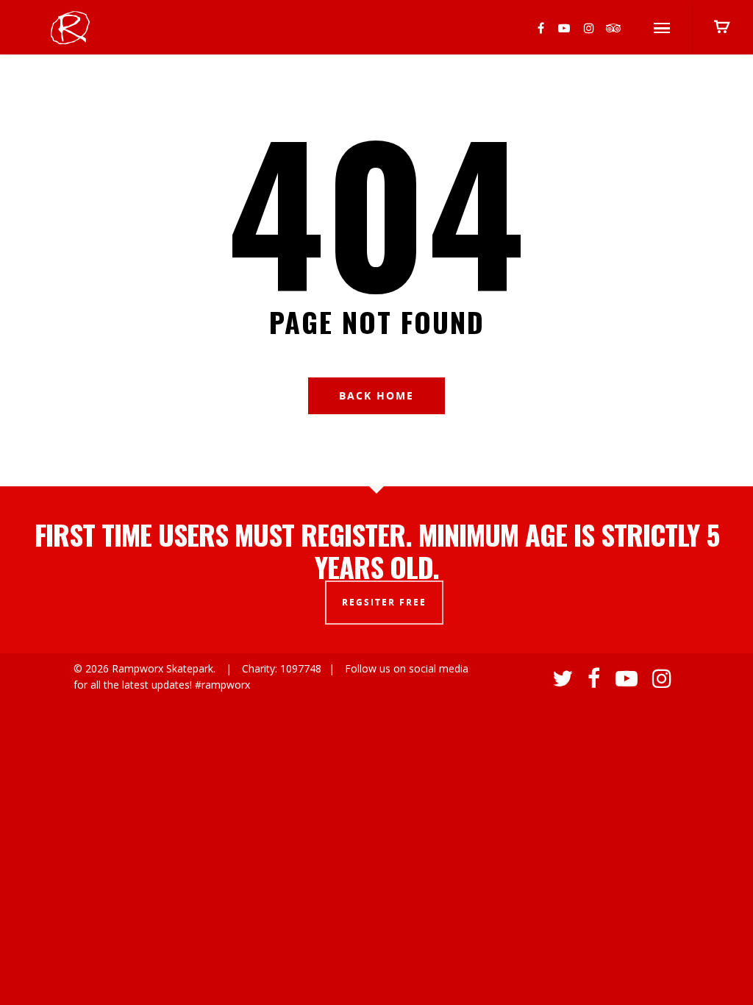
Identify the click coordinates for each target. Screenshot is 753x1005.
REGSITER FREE (384, 602)
